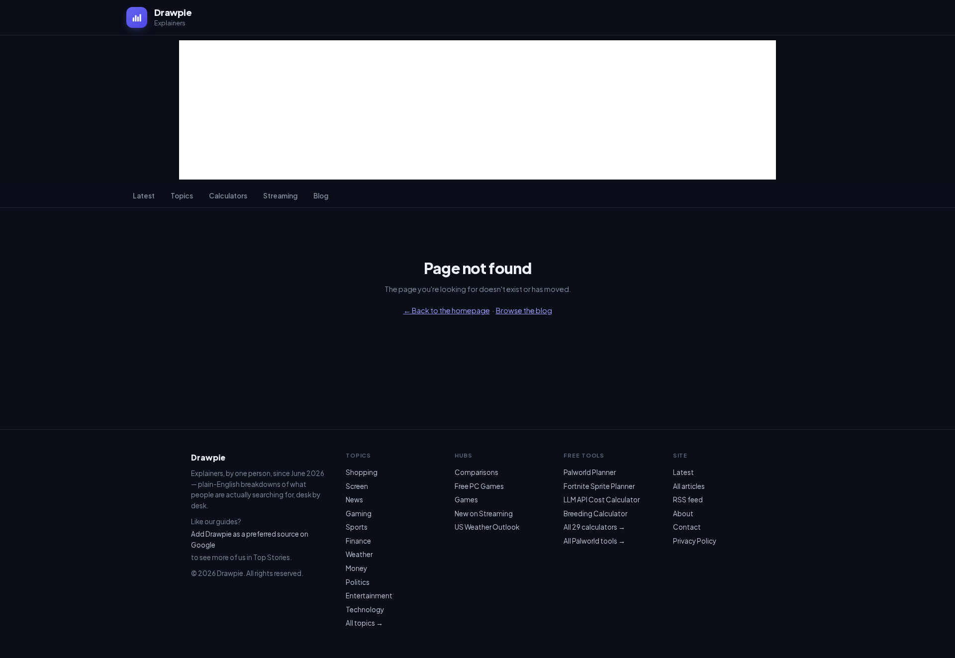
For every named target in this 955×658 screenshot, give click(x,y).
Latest (144, 195)
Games (466, 499)
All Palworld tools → (594, 541)
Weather (359, 554)
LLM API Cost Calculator (602, 499)
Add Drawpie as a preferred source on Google (249, 539)
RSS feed (688, 499)
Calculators (228, 195)
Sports (357, 527)
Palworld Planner (590, 472)
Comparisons (476, 472)
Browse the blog (524, 310)
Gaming (359, 513)
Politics (358, 582)
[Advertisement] (477, 110)
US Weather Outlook (487, 527)
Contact (687, 527)
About (683, 513)
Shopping (362, 472)
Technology (365, 609)
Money (356, 568)
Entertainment (369, 595)
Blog (320, 195)
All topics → (364, 623)
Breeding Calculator (595, 513)
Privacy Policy (694, 541)
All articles (689, 486)
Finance (358, 541)
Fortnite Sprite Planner (599, 486)
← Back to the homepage (446, 310)
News (354, 499)
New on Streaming (484, 513)
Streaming (280, 195)
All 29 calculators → (594, 527)
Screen (357, 486)
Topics (182, 195)
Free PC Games (479, 486)
